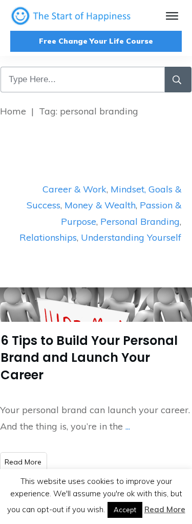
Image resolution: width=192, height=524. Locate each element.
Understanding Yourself (131, 237)
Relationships (48, 237)
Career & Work (74, 189)
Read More (164, 509)
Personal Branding (140, 221)
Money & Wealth (100, 205)
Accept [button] (125, 510)
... (127, 426)
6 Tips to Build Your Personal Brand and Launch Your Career (89, 357)
